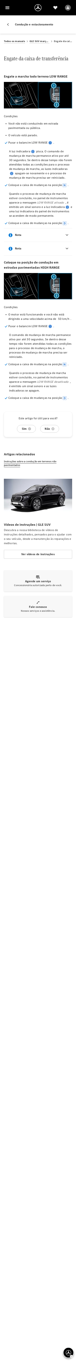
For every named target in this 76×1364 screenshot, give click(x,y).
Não (47, 429)
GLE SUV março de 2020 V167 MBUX (39, 41)
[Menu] (7, 7)
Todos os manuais (14, 41)
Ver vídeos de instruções (38, 554)
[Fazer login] (68, 7)
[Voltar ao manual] (9, 24)
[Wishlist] (55, 8)
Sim (24, 429)
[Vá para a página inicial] (38, 7)
